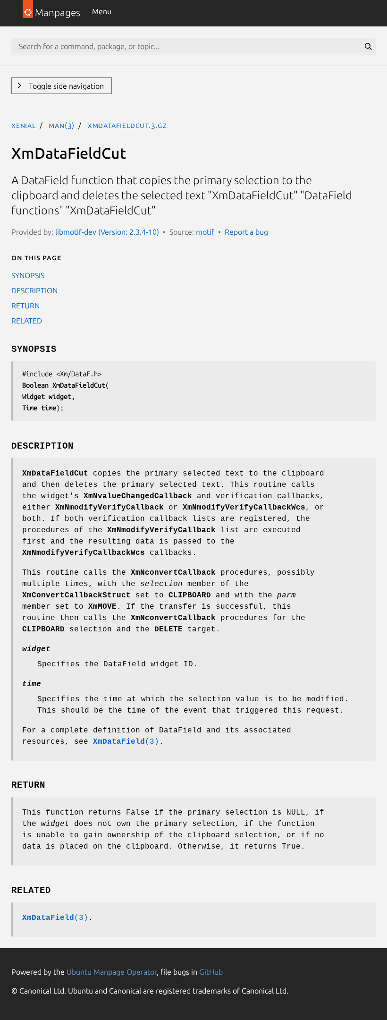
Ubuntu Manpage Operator (112, 972)
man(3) (62, 125)
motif (205, 232)
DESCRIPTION (34, 290)
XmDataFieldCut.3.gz (127, 125)
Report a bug (246, 232)
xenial (23, 125)
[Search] (368, 46)
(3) (126, 742)
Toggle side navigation (65, 86)
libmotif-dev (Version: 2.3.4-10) (107, 232)
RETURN (25, 305)
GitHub (211, 972)
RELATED (26, 320)
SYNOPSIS (27, 275)
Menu (101, 11)
